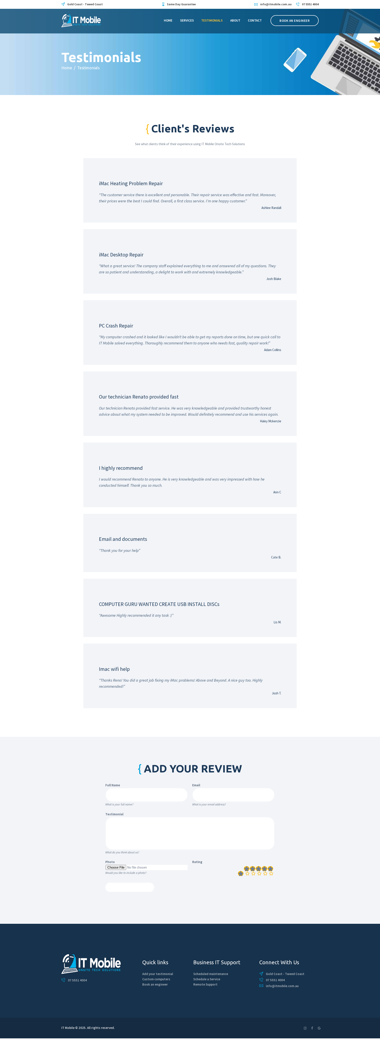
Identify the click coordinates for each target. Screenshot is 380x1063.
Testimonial (114, 814)
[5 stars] (270, 871)
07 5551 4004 (77, 980)
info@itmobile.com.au (282, 986)
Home (66, 68)
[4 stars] (264, 871)
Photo (110, 862)
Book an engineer (155, 984)
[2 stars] (253, 871)
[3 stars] (258, 871)
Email (196, 785)
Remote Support (205, 984)
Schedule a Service (206, 979)
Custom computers (156, 979)
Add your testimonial (157, 974)
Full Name (112, 785)
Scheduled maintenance (210, 974)
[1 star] (247, 871)
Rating (197, 862)
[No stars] (241, 873)
